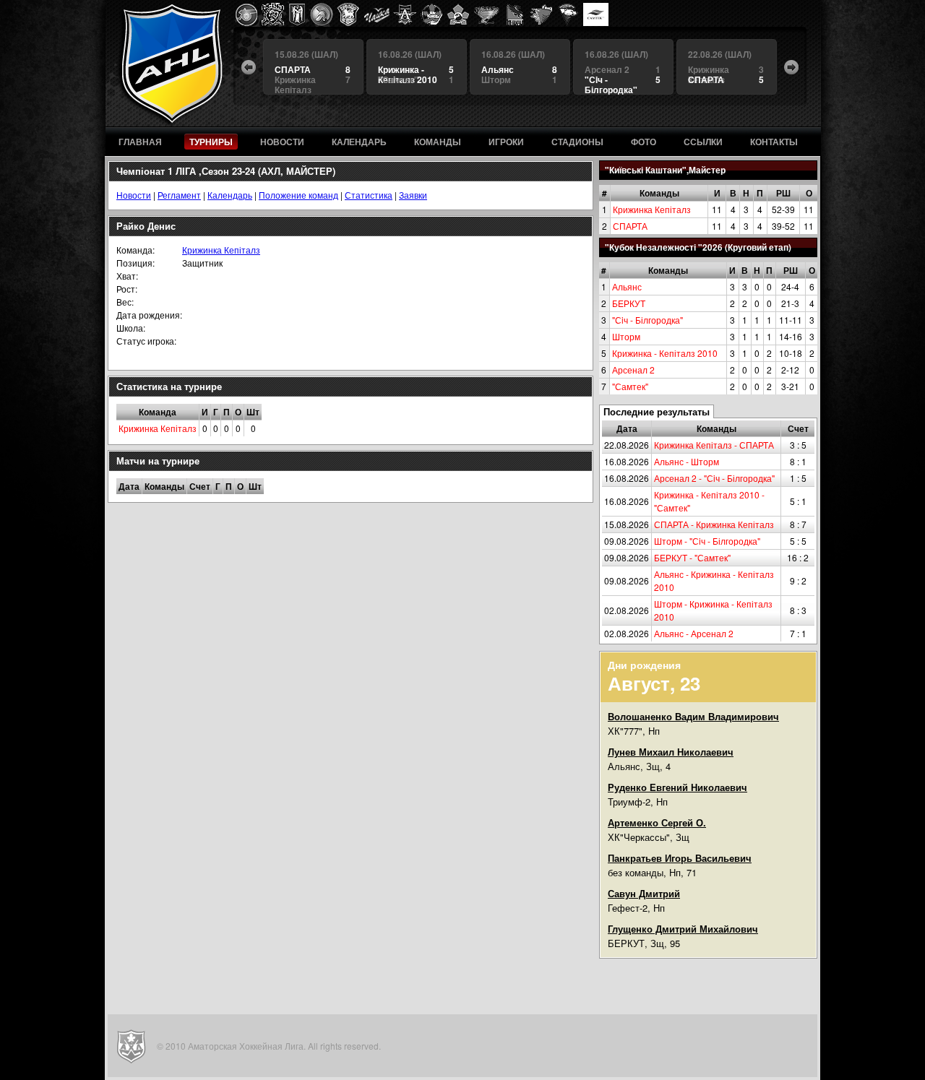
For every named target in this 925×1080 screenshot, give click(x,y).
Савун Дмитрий (644, 893)
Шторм (626, 336)
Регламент (179, 195)
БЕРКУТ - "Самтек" (692, 557)
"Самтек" (630, 386)
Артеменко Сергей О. (657, 822)
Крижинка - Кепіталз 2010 (665, 353)
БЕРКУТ (628, 303)
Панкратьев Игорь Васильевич (680, 858)
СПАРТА (630, 226)
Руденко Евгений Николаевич (677, 787)
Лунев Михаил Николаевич (670, 752)
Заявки (413, 195)
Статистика (368, 195)
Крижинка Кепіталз (652, 209)
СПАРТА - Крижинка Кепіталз (714, 524)
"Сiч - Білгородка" (647, 320)
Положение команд (298, 195)
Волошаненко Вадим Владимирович (693, 716)
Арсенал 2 (633, 369)
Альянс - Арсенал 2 (693, 633)
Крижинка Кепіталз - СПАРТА (714, 445)
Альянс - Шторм (686, 461)
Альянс (627, 286)
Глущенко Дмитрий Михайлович (683, 929)
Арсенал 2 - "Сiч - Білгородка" (714, 478)
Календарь (229, 195)
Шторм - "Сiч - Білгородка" (707, 541)
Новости (133, 195)
